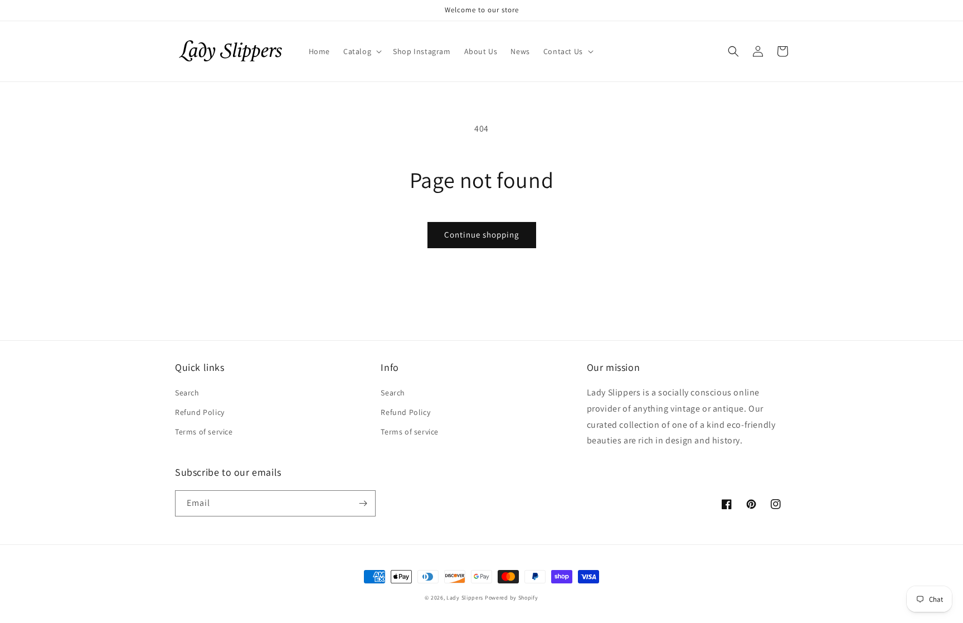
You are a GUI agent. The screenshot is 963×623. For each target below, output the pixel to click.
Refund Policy (200, 412)
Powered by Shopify (511, 597)
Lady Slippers (464, 597)
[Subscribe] (363, 503)
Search (187, 393)
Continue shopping (481, 234)
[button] (361, 51)
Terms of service (204, 432)
